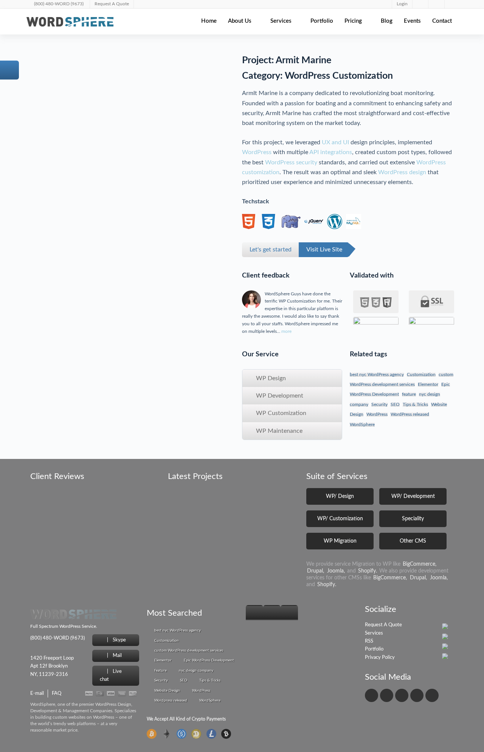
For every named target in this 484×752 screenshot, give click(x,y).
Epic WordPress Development (209, 660)
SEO (395, 404)
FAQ (56, 693)
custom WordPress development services (188, 650)
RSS (369, 641)
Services (281, 21)
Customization (421, 374)
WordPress (256, 152)
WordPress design (402, 172)
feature (409, 394)
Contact (442, 21)
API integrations (330, 152)
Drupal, (315, 571)
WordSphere (362, 424)
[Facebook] (371, 695)
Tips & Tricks (415, 404)
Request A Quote (383, 625)
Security (379, 404)
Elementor (428, 384)
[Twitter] (386, 695)
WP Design (270, 378)
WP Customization (280, 413)
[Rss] (432, 695)
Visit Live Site (324, 250)
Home (209, 21)
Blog (386, 21)
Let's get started (271, 250)
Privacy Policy (380, 657)
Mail (117, 655)
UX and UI (335, 142)
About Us (239, 21)
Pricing (353, 21)
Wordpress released (170, 700)
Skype (119, 640)
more (286, 331)
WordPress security (291, 162)
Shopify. (367, 571)
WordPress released (410, 414)
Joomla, (336, 571)
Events (412, 21)
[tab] (254, 612)
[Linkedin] (401, 695)
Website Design (167, 691)
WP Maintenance (278, 431)
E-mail (37, 693)
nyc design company (196, 670)
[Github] (417, 695)
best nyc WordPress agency (377, 374)
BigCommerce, (419, 564)
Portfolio (321, 21)
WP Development (278, 396)
